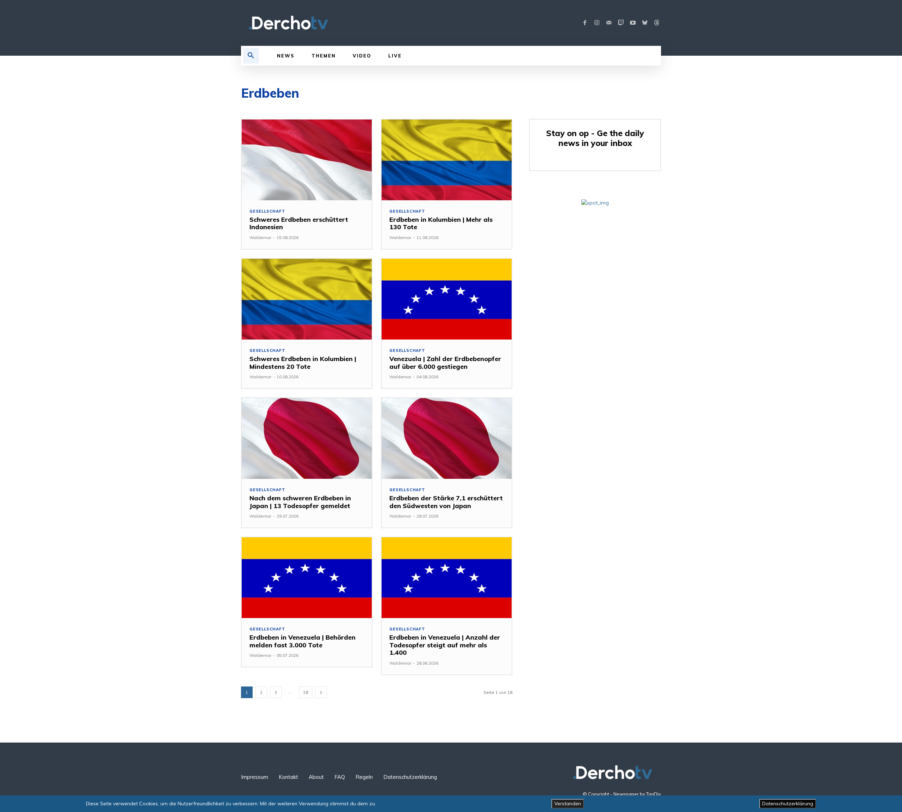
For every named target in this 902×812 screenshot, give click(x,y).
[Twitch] (621, 23)
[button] (251, 55)
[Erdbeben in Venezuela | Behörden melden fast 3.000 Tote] (307, 577)
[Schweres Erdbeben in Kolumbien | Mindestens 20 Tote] (307, 299)
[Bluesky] (645, 23)
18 (305, 692)
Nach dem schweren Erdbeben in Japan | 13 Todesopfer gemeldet (300, 502)
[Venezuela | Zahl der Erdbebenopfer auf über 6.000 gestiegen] (447, 299)
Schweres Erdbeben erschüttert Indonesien (298, 223)
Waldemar (260, 237)
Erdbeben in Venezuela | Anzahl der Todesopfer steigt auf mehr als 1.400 (444, 645)
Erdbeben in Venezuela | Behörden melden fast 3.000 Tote (302, 641)
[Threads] (657, 23)
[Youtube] (633, 23)
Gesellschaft (267, 211)
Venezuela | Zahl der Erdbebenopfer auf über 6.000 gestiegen (445, 363)
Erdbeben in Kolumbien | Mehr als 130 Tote (441, 223)
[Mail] (609, 23)
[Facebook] (585, 23)
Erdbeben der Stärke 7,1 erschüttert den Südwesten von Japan (446, 502)
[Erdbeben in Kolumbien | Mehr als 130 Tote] (447, 160)
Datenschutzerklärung (787, 803)
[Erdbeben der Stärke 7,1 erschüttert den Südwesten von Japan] (447, 438)
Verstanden (567, 803)
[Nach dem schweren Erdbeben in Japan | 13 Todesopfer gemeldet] (307, 438)
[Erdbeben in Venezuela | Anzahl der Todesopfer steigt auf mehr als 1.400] (447, 577)
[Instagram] (597, 23)
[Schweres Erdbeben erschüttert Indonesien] (307, 160)
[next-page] (321, 692)
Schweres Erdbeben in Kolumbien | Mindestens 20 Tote (302, 363)
